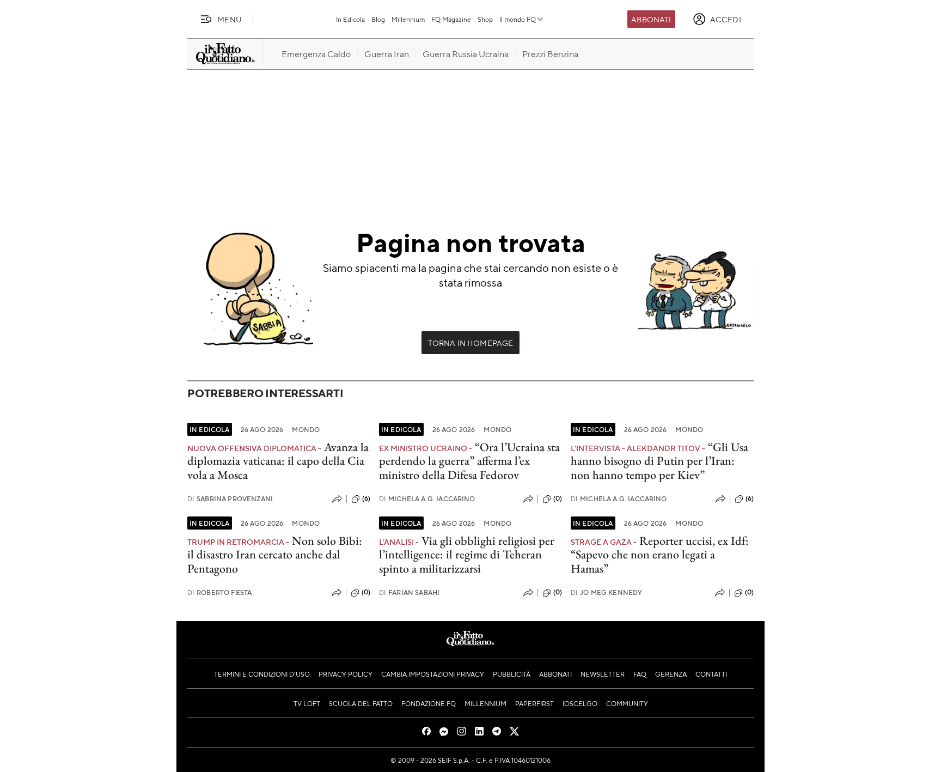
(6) (366, 498)
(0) (557, 498)
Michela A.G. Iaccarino (427, 499)
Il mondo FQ (517, 19)
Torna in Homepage (471, 343)
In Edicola (350, 19)
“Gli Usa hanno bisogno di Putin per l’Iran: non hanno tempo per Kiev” (659, 461)
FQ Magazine (451, 19)
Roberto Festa (219, 592)
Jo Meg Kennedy (606, 592)
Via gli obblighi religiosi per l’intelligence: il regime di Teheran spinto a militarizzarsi (466, 554)
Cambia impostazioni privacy (432, 674)
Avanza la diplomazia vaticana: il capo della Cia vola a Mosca (278, 461)
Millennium (408, 19)
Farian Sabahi (409, 592)
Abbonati (651, 19)
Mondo (306, 429)
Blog (378, 19)
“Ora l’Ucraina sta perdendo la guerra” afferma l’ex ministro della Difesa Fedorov (469, 461)
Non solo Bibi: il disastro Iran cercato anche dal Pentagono (274, 554)
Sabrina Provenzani (230, 499)
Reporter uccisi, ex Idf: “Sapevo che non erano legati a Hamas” (660, 554)
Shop (485, 19)
